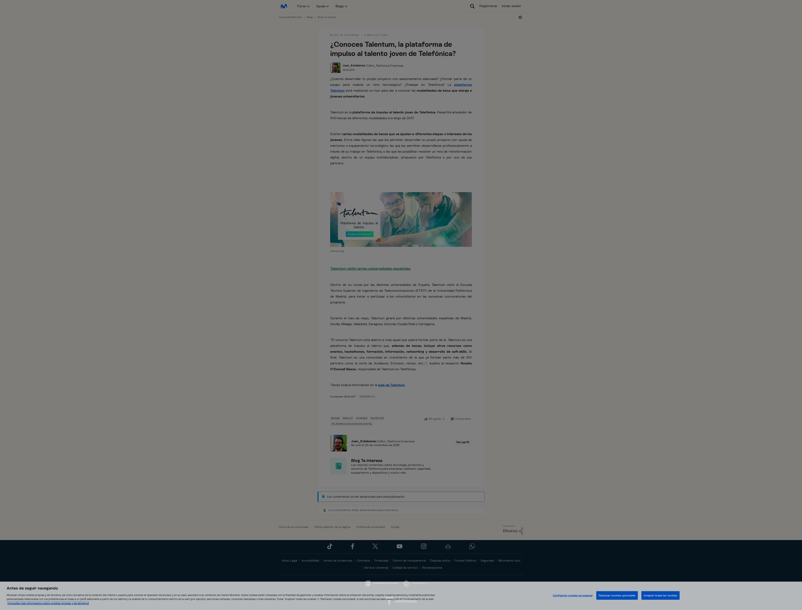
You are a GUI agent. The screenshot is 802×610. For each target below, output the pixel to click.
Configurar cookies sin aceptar (573, 595)
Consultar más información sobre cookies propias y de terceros (48, 603)
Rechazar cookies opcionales (617, 595)
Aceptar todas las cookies (660, 595)
